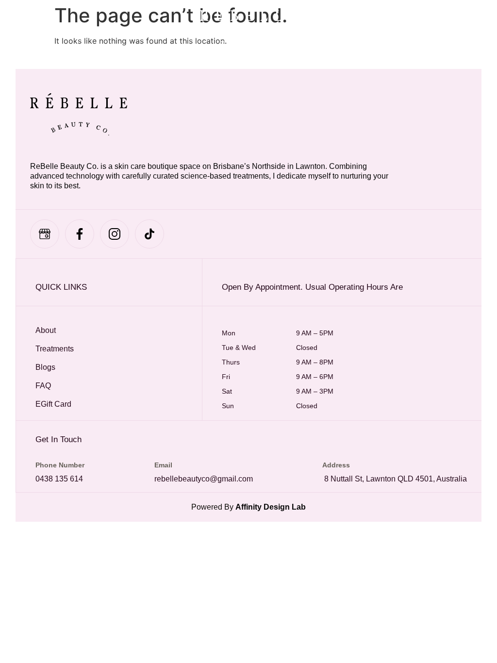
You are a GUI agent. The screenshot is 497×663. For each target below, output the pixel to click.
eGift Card (53, 404)
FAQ (43, 385)
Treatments (54, 349)
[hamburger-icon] (30, 26)
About (45, 330)
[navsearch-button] (412, 27)
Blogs (45, 367)
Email (163, 465)
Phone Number (59, 465)
